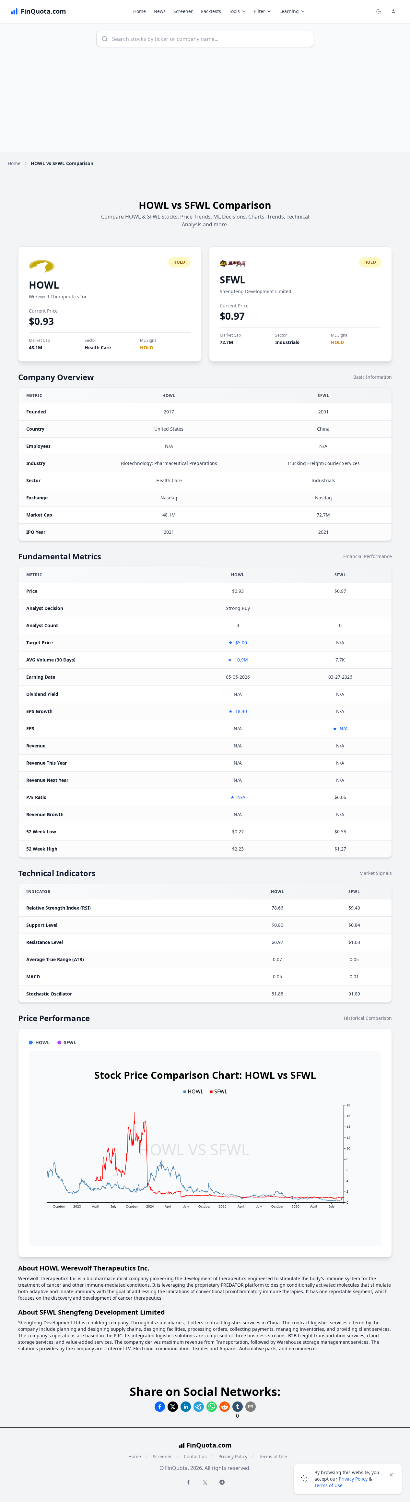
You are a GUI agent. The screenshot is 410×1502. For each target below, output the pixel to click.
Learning (289, 11)
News (160, 11)
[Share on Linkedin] (186, 1406)
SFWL (232, 279)
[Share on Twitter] (173, 1406)
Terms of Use (273, 1456)
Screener (183, 11)
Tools (234, 11)
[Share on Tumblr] (237, 1406)
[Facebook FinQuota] (188, 1482)
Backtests (211, 11)
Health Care (98, 347)
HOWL (44, 285)
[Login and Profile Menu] (393, 11)
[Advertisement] (205, 103)
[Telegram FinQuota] (222, 1482)
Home (139, 11)
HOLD (146, 347)
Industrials (287, 342)
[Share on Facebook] (160, 1406)
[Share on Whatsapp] (211, 1406)
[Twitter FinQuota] (205, 1482)
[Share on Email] (250, 1406)
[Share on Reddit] (224, 1406)
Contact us (195, 1456)
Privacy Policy (232, 1456)
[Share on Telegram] (198, 1406)
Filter (259, 11)
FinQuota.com (209, 1445)
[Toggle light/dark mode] (378, 11)
